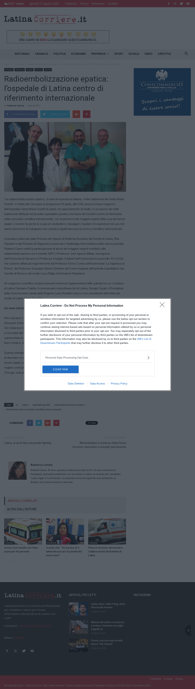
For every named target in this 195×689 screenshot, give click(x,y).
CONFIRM (60, 369)
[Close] (163, 306)
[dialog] (97, 344)
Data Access (97, 383)
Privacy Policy (119, 383)
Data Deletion (76, 383)
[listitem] (97, 358)
